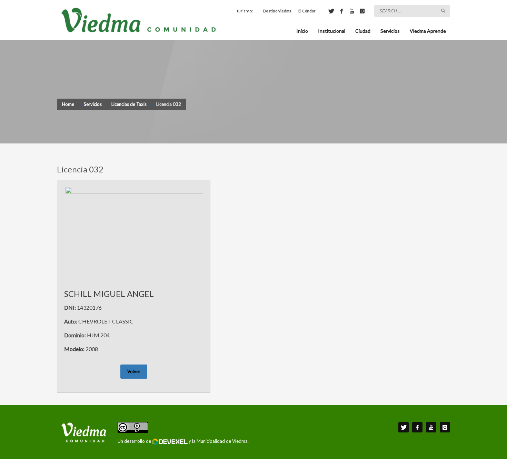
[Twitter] (331, 11)
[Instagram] (362, 11)
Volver (133, 371)
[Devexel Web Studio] (170, 441)
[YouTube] (352, 11)
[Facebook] (341, 11)
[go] (443, 10)
